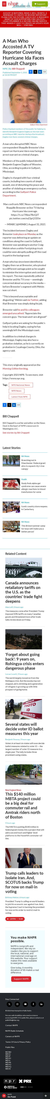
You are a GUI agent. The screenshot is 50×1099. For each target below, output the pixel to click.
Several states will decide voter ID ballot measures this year (24, 728)
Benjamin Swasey (12, 739)
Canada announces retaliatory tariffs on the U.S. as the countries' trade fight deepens (23, 592)
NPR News (17, 391)
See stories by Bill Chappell (16, 432)
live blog (15, 368)
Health (24, 479)
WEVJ (7, 1060)
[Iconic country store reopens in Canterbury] (11, 507)
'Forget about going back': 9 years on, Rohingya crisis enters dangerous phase (24, 661)
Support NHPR (21, 978)
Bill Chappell (18, 68)
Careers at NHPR (12, 1036)
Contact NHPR (11, 1025)
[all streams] (46, 1095)
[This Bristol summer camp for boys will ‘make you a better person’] (11, 526)
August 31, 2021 (36, 224)
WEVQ (8, 1067)
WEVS (8, 1069)
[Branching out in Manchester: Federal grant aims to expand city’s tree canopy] (11, 461)
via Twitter (32, 299)
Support (41, 4)
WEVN (8, 1062)
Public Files (10, 1047)
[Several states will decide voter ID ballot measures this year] (23, 709)
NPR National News (21, 385)
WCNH (8, 1052)
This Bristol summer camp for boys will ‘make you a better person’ (33, 528)
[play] (4, 1095)
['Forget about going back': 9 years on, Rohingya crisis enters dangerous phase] (23, 639)
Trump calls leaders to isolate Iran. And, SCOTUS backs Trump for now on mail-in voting (24, 882)
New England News (13, 790)
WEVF (8, 1056)
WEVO (8, 1064)
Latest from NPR (19, 397)
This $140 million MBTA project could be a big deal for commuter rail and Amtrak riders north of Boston (23, 805)
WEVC (8, 1054)
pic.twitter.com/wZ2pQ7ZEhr (25, 218)
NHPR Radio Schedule (14, 1031)
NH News (25, 456)
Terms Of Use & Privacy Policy (18, 1042)
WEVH (8, 1058)
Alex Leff (9, 607)
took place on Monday (24, 234)
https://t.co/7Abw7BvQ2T (25, 214)
